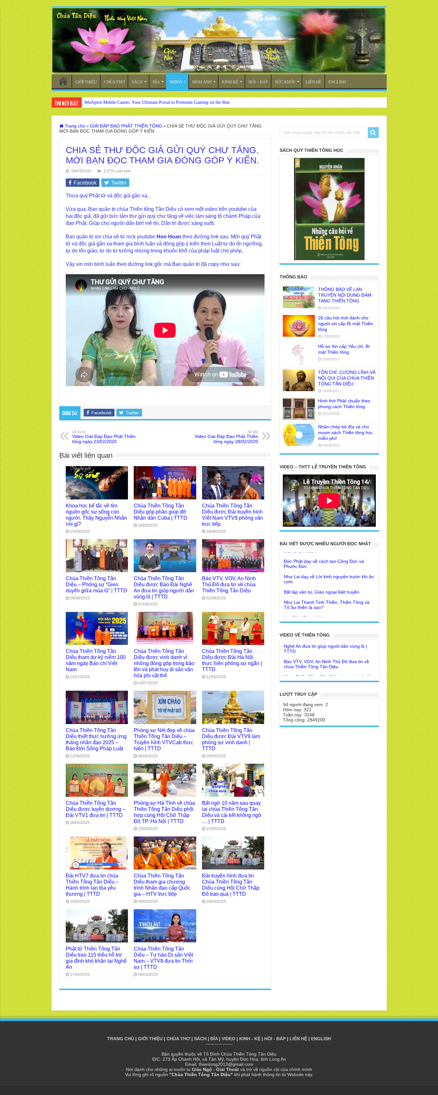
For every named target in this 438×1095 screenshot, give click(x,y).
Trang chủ (74, 125)
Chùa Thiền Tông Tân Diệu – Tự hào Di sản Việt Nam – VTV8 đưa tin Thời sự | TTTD (163, 958)
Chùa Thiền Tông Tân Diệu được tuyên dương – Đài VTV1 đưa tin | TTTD (95, 809)
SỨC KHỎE (285, 81)
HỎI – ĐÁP (258, 81)
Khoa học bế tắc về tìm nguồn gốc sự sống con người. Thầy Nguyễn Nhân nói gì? (96, 515)
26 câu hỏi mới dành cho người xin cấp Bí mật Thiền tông (345, 323)
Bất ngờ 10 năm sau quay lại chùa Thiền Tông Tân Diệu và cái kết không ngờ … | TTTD (232, 812)
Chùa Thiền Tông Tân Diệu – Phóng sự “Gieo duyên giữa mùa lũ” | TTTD (96, 584)
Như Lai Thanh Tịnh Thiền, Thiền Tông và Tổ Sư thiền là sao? (326, 580)
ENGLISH (337, 81)
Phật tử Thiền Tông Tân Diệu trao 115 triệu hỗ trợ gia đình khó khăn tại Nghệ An (96, 958)
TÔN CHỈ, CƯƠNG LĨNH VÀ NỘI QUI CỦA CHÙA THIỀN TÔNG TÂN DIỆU (346, 378)
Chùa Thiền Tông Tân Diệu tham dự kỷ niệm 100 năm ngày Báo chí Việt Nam (96, 660)
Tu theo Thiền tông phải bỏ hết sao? (321, 602)
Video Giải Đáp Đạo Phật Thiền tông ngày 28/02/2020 (226, 437)
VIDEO (175, 81)
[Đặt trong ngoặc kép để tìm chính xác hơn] (373, 132)
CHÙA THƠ (114, 81)
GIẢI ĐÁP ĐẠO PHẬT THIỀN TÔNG (126, 125)
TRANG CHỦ (63, 81)
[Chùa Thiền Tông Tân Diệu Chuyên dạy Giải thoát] (219, 40)
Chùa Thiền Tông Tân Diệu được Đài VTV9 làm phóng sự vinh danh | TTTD (231, 739)
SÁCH (136, 81)
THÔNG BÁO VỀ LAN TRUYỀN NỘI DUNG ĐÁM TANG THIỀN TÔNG (344, 295)
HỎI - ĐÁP (275, 1038)
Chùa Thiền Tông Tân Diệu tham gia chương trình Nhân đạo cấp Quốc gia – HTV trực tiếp (162, 885)
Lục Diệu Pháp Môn (304, 592)
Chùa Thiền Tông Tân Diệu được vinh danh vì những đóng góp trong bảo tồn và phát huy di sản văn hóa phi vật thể (164, 663)
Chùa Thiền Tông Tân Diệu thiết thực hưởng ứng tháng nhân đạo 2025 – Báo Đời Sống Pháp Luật (96, 739)
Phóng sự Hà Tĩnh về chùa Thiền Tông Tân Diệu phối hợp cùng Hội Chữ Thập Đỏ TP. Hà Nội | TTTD (164, 812)
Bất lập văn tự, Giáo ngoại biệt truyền (321, 567)
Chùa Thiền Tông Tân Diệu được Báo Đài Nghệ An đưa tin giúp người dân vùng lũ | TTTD (164, 587)
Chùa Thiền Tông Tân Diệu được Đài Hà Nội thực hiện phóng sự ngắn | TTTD (232, 660)
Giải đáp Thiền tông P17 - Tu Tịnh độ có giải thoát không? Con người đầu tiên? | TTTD (329, 670)
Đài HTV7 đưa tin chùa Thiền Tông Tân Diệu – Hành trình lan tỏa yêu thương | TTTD (92, 885)
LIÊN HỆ (313, 81)
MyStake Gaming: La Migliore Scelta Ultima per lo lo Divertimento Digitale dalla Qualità (166, 102)
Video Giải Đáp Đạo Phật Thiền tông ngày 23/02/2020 (104, 437)
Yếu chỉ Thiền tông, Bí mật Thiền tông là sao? (325, 616)
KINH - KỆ (249, 1038)
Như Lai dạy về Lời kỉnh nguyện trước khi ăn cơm (329, 554)
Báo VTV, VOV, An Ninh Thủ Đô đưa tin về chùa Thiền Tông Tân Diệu (229, 584)
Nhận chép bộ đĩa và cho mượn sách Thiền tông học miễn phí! (345, 432)
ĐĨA (156, 81)
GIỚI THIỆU (86, 81)
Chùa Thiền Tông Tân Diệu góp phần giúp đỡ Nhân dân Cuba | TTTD (160, 512)
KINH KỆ (230, 81)
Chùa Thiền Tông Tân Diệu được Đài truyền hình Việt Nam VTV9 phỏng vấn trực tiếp (232, 515)
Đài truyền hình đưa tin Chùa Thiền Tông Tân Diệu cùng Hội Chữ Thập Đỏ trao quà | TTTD (230, 885)
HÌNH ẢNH (202, 81)
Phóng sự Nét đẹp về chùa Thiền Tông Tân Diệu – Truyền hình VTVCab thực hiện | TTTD (164, 739)
